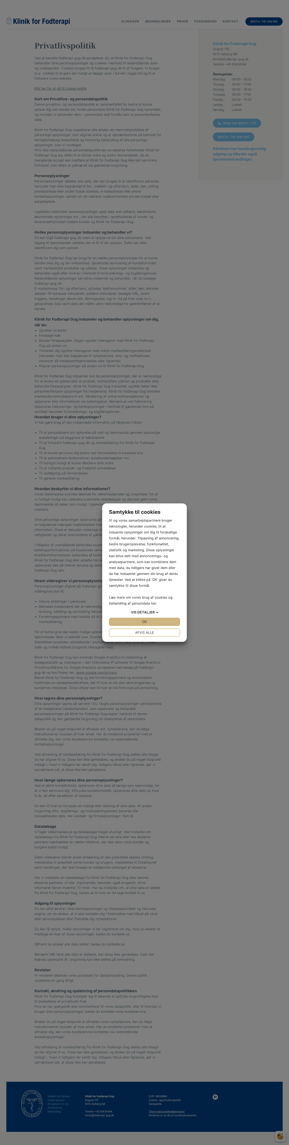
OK (144, 622)
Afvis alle (144, 632)
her (153, 603)
